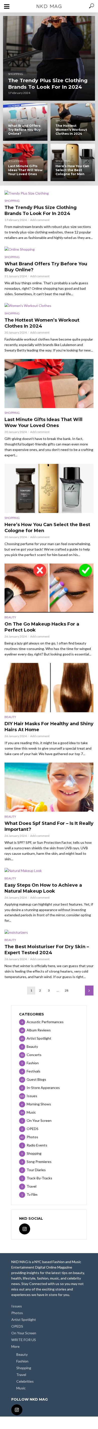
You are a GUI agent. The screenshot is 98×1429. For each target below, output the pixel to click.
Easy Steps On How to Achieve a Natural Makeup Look (43, 888)
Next (89, 991)
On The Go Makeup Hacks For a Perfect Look (42, 627)
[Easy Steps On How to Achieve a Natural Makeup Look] (49, 870)
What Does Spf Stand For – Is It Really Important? (49, 826)
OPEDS (17, 1326)
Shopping (15, 74)
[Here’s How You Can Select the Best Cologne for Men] (49, 488)
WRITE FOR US (23, 1340)
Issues (16, 1306)
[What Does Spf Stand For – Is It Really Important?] (49, 787)
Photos (17, 1313)
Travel (21, 1374)
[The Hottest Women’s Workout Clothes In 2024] (49, 305)
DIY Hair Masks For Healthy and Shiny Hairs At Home (49, 726)
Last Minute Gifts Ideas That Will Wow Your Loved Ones (25, 170)
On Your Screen (23, 1333)
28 (66, 990)
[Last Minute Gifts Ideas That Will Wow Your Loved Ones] (49, 383)
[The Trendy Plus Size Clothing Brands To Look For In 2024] (49, 58)
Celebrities (25, 1381)
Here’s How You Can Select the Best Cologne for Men (72, 170)
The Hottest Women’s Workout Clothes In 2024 (71, 130)
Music (21, 1388)
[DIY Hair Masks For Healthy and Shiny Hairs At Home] (49, 687)
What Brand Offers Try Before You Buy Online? (24, 130)
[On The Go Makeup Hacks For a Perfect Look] (49, 588)
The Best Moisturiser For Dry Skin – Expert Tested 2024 (47, 949)
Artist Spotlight (23, 1319)
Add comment (40, 220)
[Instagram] (24, 1228)
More (15, 1346)
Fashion (22, 1361)
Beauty (10, 617)
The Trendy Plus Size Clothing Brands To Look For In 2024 (47, 83)
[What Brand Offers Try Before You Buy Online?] (49, 249)
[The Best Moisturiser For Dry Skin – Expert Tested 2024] (49, 932)
